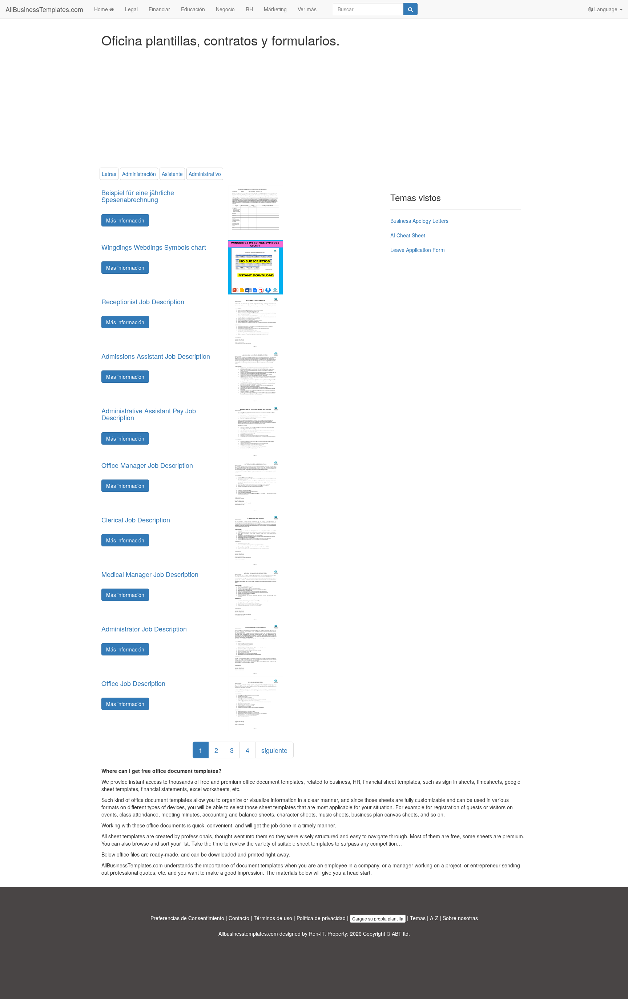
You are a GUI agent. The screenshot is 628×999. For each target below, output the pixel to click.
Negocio (225, 9)
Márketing (275, 9)
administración (139, 173)
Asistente (172, 173)
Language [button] (606, 9)
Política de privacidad (321, 918)
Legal (131, 9)
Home (101, 9)
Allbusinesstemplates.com (248, 933)
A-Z (434, 918)
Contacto (239, 918)
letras (109, 173)
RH (249, 9)
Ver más (307, 9)
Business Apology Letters (419, 220)
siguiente (274, 750)
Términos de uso (273, 918)
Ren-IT (317, 933)
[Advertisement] (314, 102)
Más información (125, 220)
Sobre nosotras (460, 918)
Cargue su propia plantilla (377, 918)
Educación (193, 9)
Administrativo (205, 173)
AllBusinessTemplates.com (44, 9)
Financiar (159, 9)
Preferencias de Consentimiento (187, 918)
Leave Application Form (417, 249)
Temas (418, 918)
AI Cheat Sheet (407, 235)
